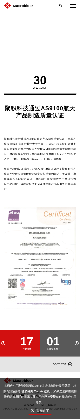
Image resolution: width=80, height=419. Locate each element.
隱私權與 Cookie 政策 (36, 391)
